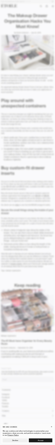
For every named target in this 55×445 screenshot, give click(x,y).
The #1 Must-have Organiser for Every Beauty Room (26, 342)
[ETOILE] (9, 5)
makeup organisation (13, 270)
